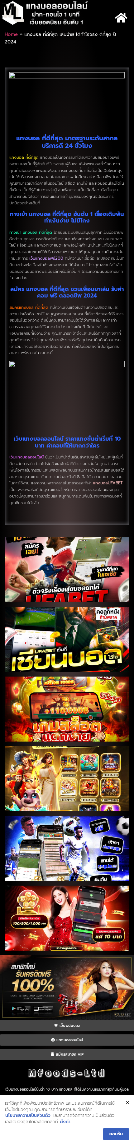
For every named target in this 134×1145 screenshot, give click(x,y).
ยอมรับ (116, 1134)
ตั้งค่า (65, 1122)
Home (11, 34)
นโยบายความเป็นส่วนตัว (27, 1115)
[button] (121, 17)
